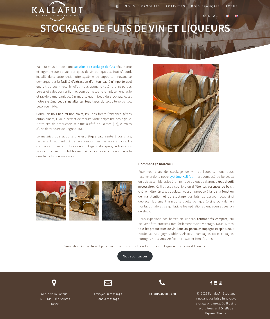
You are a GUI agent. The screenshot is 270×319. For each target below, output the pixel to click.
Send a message (108, 299)
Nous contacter (135, 256)
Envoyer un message (108, 294)
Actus (232, 6)
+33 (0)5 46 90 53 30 (162, 294)
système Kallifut (181, 176)
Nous (130, 6)
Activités (175, 6)
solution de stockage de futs (94, 66)
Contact (212, 16)
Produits (150, 6)
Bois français (205, 6)
